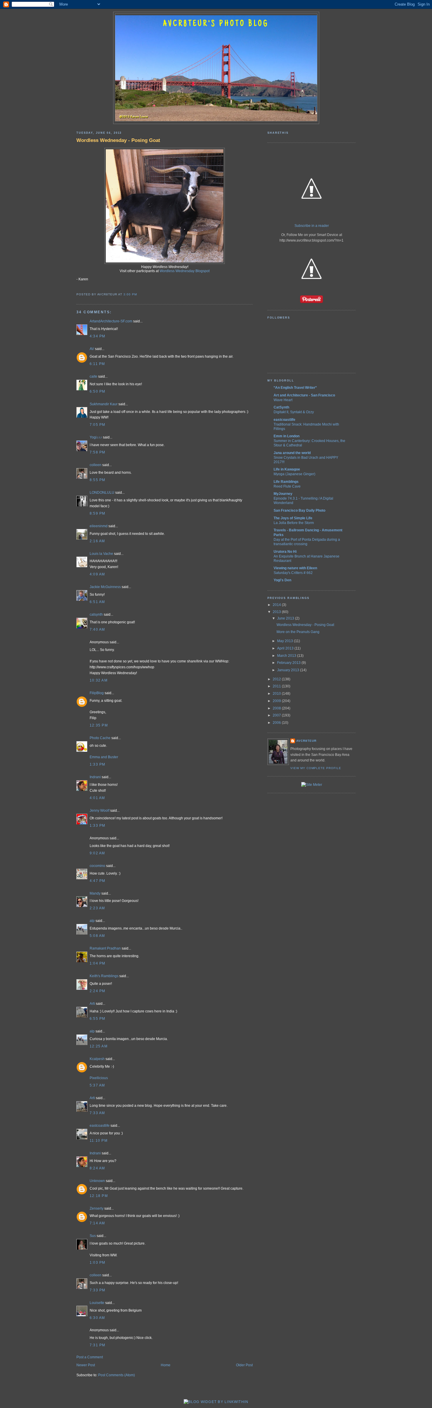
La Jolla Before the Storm (294, 523)
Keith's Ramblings (104, 976)
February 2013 (289, 663)
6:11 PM (97, 364)
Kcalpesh (97, 1059)
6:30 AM (97, 1318)
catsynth (96, 614)
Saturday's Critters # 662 (293, 573)
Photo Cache (100, 738)
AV (92, 349)
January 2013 (288, 670)
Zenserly (96, 1208)
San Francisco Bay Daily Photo (299, 510)
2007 (277, 715)
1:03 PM (98, 1262)
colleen (95, 465)
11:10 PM (99, 1141)
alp (92, 921)
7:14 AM (97, 1223)
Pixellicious (99, 1078)
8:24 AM (97, 1168)
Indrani (95, 777)
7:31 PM (98, 1345)
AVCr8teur (306, 740)
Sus (93, 1236)
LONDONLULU (102, 492)
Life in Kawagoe (287, 469)
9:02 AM (97, 853)
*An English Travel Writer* (295, 388)
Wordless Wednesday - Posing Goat (118, 140)
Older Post (244, 1365)
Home (165, 1365)
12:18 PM (99, 1196)
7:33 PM (98, 1290)
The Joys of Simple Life (293, 518)
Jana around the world (292, 453)
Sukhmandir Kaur (104, 404)
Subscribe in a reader (311, 226)
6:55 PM (98, 1019)
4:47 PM (98, 881)
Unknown (97, 1181)
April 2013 (285, 648)
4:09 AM (97, 574)
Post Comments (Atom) (116, 1375)
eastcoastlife (100, 1126)
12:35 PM (99, 725)
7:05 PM (98, 425)
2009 (277, 701)
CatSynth (281, 407)
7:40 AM (97, 629)
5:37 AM (97, 1085)
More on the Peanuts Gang (298, 632)
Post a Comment (89, 1357)
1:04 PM (98, 963)
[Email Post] (138, 294)
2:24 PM (98, 991)
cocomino (97, 866)
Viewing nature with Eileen (295, 568)
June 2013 (286, 618)
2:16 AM (97, 541)
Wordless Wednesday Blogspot (185, 271)
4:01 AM (97, 798)
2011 (277, 686)
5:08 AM (97, 936)
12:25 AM (99, 1046)
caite (93, 376)
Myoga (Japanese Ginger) (294, 474)
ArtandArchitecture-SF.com (111, 321)
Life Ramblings (286, 482)
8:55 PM (98, 480)
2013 (277, 612)
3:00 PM (130, 294)
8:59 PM (98, 513)
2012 (277, 679)
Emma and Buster (104, 757)
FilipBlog (97, 693)
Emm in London (286, 436)
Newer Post (85, 1365)
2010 (277, 694)
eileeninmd (99, 526)
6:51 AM (97, 602)
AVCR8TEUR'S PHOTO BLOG (216, 24)
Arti (92, 1004)
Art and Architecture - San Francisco (304, 395)
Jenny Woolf (99, 810)
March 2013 (287, 656)
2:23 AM (97, 908)
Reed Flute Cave (287, 486)
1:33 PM (98, 764)
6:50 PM (98, 391)
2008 (277, 708)
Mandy (95, 893)
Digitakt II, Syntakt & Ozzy (294, 412)
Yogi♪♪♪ (96, 437)
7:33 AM (97, 1113)
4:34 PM (98, 336)
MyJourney (283, 494)
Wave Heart (283, 400)
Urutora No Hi (285, 552)
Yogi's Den (282, 580)
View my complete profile (315, 768)
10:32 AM (99, 680)
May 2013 (285, 641)
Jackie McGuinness (105, 587)
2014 (277, 605)
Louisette (97, 1303)
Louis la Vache (101, 554)
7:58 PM (98, 452)
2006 (277, 723)
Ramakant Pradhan (105, 948)
